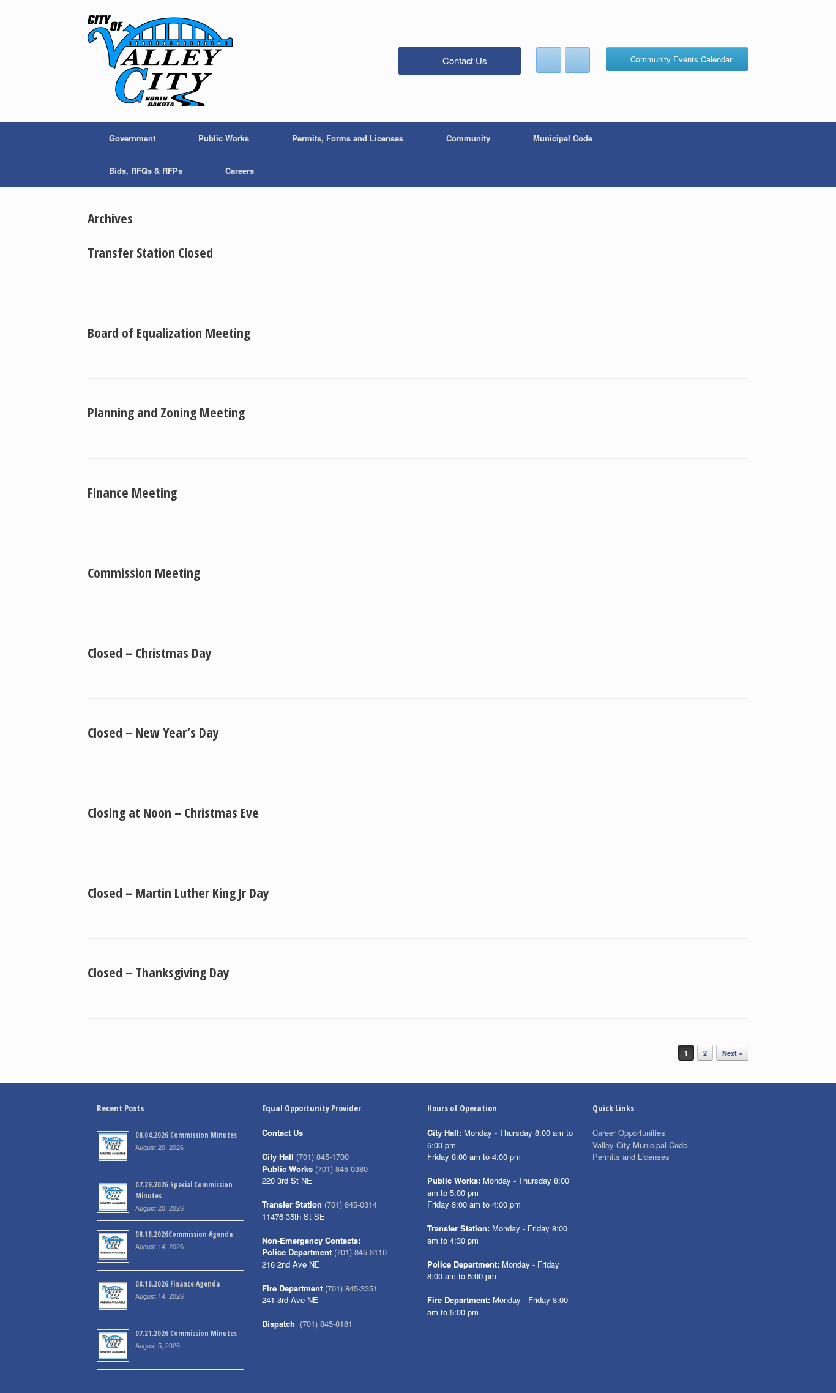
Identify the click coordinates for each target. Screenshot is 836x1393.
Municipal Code (562, 138)
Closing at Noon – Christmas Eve (173, 812)
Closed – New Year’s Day (153, 732)
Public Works (223, 138)
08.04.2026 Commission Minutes (186, 1135)
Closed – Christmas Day (150, 652)
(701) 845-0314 (350, 1204)
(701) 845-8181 (326, 1323)
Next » (732, 1053)
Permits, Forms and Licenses (347, 138)
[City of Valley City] (160, 60)
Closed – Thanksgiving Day (159, 972)
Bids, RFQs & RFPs (145, 170)
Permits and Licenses (631, 1156)
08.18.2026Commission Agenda (184, 1234)
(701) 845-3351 (351, 1288)
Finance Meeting (132, 492)
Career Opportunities (628, 1132)
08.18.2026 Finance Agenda (177, 1284)
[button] (730, 154)
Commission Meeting (144, 572)
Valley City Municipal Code (639, 1145)
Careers (239, 170)
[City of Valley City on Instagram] (577, 60)
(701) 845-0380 (341, 1169)
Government (132, 138)
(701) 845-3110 (360, 1252)
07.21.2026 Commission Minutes (186, 1333)
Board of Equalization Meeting (169, 332)
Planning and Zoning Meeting (166, 412)
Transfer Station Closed (150, 252)
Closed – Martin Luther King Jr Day (178, 892)
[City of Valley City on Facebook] (548, 60)
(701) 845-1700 (322, 1156)
